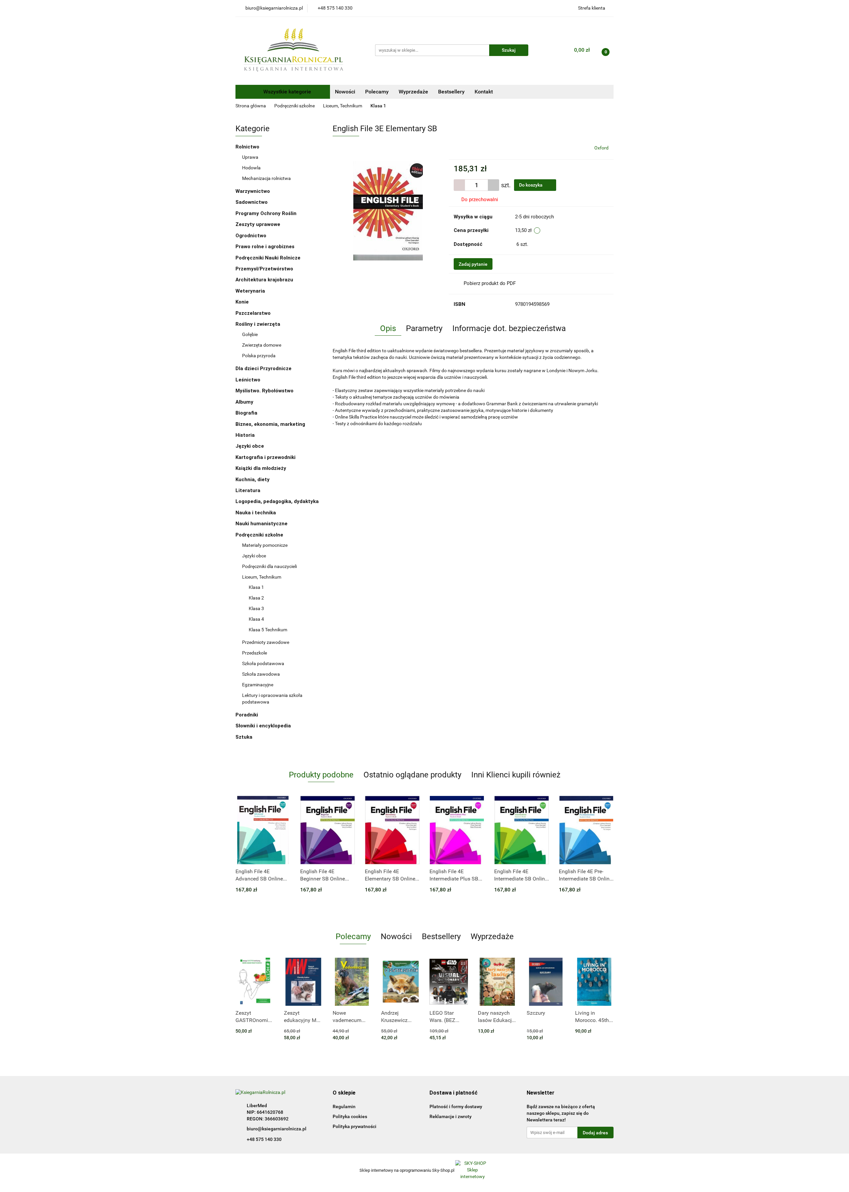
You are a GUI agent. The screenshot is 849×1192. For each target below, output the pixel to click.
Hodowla (251, 167)
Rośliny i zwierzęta (258, 324)
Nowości (345, 91)
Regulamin (344, 1106)
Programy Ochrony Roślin (265, 213)
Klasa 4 (256, 619)
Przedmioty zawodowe (266, 642)
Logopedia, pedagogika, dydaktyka (277, 501)
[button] (344, 1093)
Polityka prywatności (354, 1126)
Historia (245, 435)
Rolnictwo (248, 147)
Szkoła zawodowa (261, 674)
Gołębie (250, 334)
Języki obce (250, 446)
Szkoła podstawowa (263, 663)
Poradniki (247, 715)
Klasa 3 (256, 608)
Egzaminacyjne (257, 684)
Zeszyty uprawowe (257, 224)
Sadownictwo (251, 202)
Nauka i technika (256, 513)
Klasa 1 (256, 587)
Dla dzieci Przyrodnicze (263, 368)
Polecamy (377, 91)
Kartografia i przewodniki (266, 457)
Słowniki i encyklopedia (263, 726)
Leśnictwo (247, 380)
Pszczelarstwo (253, 313)
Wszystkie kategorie (286, 91)
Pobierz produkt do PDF (490, 283)
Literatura (248, 490)
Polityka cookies (350, 1116)
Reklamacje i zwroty (450, 1116)
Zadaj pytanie (473, 264)
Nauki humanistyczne (262, 524)
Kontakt (484, 91)
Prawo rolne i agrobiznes (264, 247)
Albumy (245, 402)
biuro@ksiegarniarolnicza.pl (276, 1128)
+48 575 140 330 (264, 1139)
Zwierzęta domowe (261, 345)
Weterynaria (250, 291)
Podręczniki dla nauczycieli (269, 566)
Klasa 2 (256, 597)
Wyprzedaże (413, 91)
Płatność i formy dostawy (455, 1106)
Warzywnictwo (252, 191)
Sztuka (244, 737)
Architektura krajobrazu (264, 280)
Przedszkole (255, 652)
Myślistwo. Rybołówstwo (264, 391)
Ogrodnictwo (250, 236)
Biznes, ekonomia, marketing (270, 424)
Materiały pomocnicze (265, 545)
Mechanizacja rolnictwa (266, 178)
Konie (242, 302)
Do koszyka (531, 185)
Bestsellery (451, 91)
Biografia (247, 413)
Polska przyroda (259, 355)
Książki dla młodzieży (261, 468)
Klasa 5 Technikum (268, 629)
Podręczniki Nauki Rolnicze (267, 258)
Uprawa (250, 157)
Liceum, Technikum (262, 577)
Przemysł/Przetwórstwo (264, 269)
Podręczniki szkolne (260, 535)
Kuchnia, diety (253, 479)
